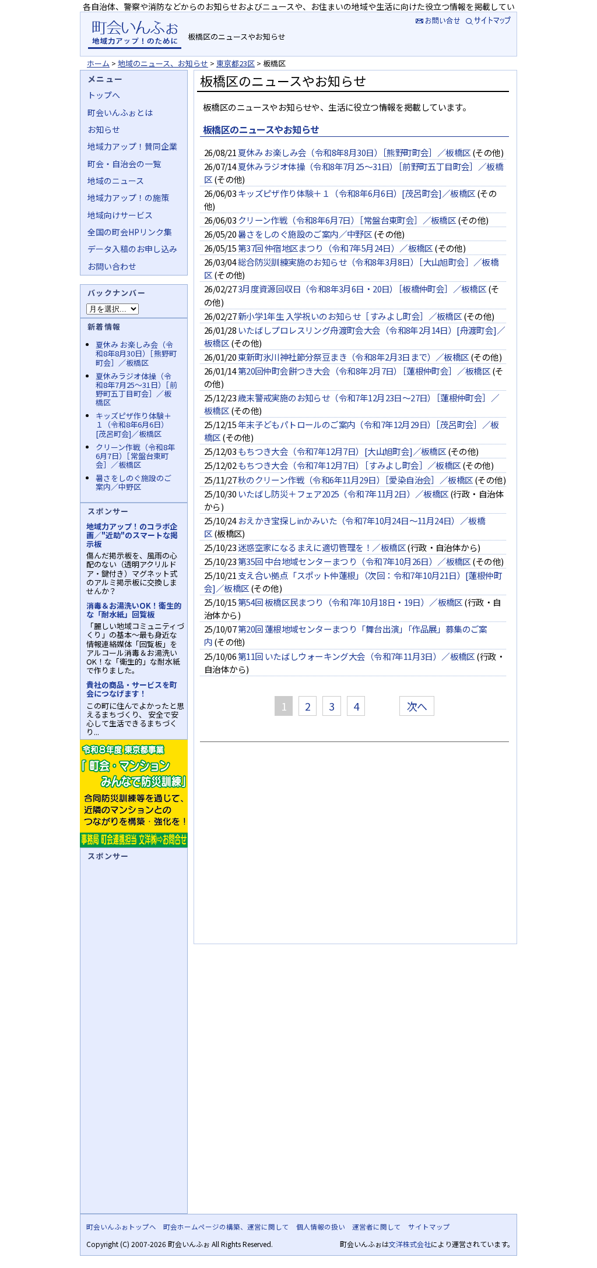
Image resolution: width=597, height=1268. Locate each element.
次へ (417, 706)
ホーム (98, 63)
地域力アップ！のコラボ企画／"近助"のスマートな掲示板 (132, 535)
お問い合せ (436, 20)
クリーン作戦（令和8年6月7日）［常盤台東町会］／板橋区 (347, 220)
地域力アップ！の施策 (128, 197)
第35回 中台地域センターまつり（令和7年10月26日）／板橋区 (354, 561)
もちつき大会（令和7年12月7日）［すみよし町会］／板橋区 (349, 465)
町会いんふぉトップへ (121, 1226)
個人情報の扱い (320, 1226)
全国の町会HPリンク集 (129, 232)
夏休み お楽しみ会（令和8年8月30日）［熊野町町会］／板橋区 (354, 152)
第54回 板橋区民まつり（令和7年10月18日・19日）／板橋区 (350, 602)
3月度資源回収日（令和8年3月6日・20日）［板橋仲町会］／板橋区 (362, 288)
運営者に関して (376, 1226)
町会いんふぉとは (120, 112)
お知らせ (103, 129)
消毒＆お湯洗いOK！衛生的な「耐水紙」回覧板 (133, 610)
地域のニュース (115, 180)
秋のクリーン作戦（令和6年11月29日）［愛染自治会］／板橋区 (355, 480)
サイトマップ (489, 20)
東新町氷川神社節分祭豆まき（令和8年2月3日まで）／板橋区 (353, 357)
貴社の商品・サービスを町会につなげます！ (131, 689)
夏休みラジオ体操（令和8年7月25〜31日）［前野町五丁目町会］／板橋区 (136, 389)
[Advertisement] (353, 847)
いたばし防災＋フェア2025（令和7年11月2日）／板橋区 (343, 494)
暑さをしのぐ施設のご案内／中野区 (305, 234)
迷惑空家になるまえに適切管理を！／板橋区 (322, 547)
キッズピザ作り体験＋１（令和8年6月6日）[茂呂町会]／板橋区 (357, 193)
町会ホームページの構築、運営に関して (226, 1226)
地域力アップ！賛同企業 (132, 146)
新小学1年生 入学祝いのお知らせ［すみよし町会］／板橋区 (350, 316)
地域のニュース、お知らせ (163, 63)
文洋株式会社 (410, 1244)
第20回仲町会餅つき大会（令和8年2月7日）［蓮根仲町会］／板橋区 (364, 371)
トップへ (103, 95)
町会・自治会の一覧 (124, 163)
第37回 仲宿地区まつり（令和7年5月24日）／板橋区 (335, 248)
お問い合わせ (111, 266)
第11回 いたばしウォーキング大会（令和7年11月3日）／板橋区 (356, 656)
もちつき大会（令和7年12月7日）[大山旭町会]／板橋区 (342, 451)
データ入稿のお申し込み (132, 249)
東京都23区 (235, 63)
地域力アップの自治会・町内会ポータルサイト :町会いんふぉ (134, 34)
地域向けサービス (120, 215)
